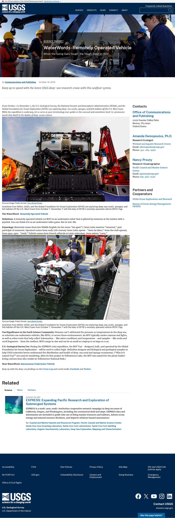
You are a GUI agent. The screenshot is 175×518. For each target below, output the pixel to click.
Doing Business (126, 475)
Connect (113, 10)
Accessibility (8, 467)
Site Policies (66, 467)
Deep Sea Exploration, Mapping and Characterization (96, 429)
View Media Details (34, 203)
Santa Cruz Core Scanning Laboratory (44, 426)
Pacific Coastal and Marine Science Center (101, 423)
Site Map (123, 467)
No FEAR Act (8, 475)
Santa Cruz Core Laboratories (77, 426)
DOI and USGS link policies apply (157, 468)
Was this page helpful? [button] (151, 515)
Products (91, 10)
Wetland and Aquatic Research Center (152, 144)
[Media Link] (66, 159)
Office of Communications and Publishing (151, 114)
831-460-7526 (147, 176)
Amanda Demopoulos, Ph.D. (152, 136)
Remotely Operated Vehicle (34, 214)
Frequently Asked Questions (158, 6)
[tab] (8, 390)
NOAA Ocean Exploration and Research (152, 199)
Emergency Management (154, 476)
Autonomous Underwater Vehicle (38, 364)
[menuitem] (79, 8)
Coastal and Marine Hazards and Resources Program (54, 423)
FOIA (33, 467)
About (125, 10)
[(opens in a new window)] (138, 496)
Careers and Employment (96, 476)
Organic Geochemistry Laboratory (53, 429)
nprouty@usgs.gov (149, 173)
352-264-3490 (148, 150)
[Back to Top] (166, 509)
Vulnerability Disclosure (71, 475)
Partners (32, 390)
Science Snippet (54, 41)
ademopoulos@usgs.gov (152, 147)
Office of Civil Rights (12, 483)
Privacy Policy (96, 467)
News (103, 10)
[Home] (13, 12)
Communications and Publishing (20, 82)
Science (79, 10)
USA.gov (35, 475)
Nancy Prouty (142, 160)
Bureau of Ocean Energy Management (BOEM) (152, 205)
